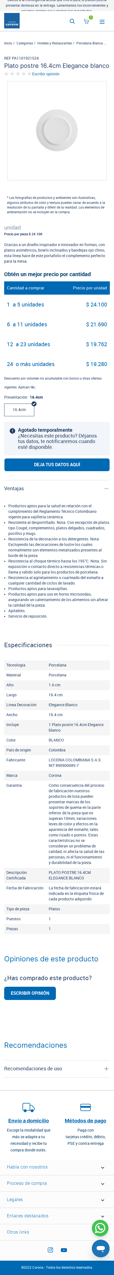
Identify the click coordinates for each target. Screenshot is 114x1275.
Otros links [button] (18, 1232)
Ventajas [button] (14, 489)
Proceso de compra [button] (27, 1183)
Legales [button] (15, 1199)
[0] (86, 22)
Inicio (8, 43)
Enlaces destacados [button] (27, 1215)
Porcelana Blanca (89, 43)
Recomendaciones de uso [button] (33, 1069)
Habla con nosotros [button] (27, 1167)
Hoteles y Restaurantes (54, 43)
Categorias (25, 43)
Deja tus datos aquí (57, 464)
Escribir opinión (45, 74)
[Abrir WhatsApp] (100, 1228)
